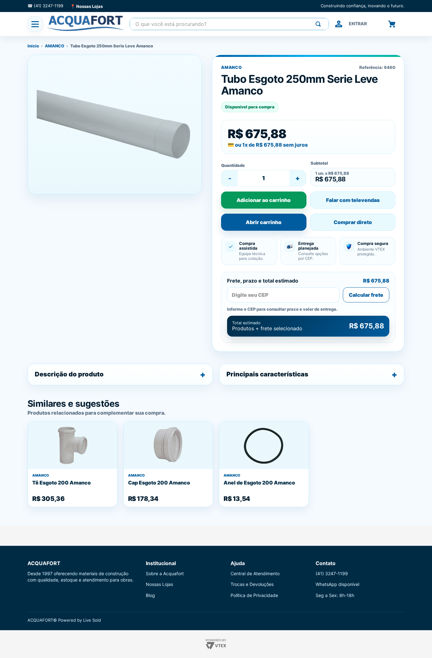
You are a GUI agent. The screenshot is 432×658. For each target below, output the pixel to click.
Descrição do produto (69, 374)
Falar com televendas (353, 200)
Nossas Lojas (159, 584)
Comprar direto (353, 222)
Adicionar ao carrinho (264, 200)
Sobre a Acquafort (165, 573)
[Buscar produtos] (319, 24)
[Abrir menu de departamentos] (35, 24)
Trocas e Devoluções (252, 584)
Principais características (267, 374)
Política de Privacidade (254, 595)
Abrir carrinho (263, 222)
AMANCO (54, 45)
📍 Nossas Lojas (86, 6)
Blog (150, 595)
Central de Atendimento (255, 573)
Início (33, 45)
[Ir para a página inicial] (86, 23)
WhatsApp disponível (337, 584)
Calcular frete (366, 295)
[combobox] (229, 24)
